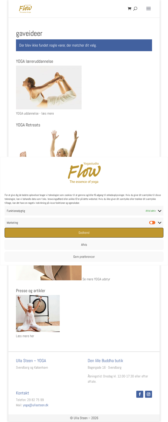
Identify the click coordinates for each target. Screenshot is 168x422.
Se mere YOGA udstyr (96, 279)
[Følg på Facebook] (139, 394)
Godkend (84, 232)
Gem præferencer (84, 257)
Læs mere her (25, 336)
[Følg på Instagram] (148, 394)
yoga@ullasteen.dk (35, 405)
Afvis (84, 244)
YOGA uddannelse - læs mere (35, 113)
